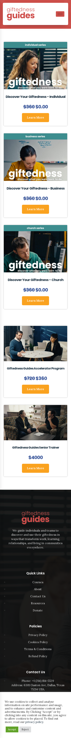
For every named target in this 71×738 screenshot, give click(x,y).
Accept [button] (12, 729)
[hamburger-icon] (60, 14)
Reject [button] (25, 729)
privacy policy (34, 722)
